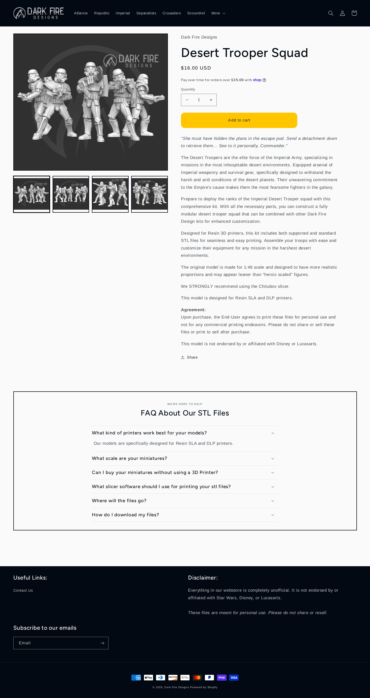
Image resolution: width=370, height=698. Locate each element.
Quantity (188, 89)
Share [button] (192, 357)
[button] (217, 13)
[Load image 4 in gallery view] (149, 194)
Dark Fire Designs (176, 687)
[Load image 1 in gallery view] (31, 194)
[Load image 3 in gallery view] (110, 194)
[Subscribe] (102, 643)
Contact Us (23, 590)
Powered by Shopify (203, 687)
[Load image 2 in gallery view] (71, 194)
